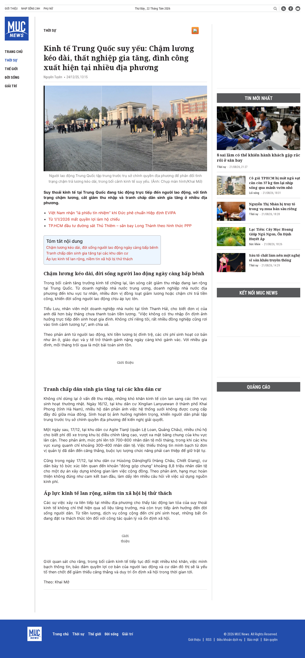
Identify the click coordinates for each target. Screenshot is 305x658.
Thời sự (11, 60)
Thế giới (11, 69)
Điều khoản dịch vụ (229, 640)
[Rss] (283, 8)
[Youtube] (297, 8)
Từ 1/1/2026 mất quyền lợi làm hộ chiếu (84, 219)
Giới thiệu (11, 8)
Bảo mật (253, 640)
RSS (209, 640)
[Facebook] (290, 8)
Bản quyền (271, 640)
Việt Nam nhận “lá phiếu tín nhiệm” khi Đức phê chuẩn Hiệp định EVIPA (112, 212)
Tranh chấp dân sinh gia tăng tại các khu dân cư (87, 253)
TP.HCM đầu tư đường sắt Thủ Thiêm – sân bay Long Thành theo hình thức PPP (120, 225)
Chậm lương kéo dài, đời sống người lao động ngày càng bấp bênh (102, 247)
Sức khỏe (254, 244)
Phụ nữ (48, 8)
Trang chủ (14, 52)
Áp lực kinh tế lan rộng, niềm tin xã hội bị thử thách (89, 259)
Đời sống (12, 77)
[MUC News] (17, 27)
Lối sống (254, 193)
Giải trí (11, 86)
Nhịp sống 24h (30, 8)
